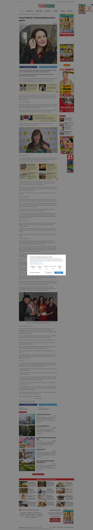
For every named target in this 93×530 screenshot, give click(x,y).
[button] (46, 263)
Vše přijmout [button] (58, 272)
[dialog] (46, 265)
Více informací (40, 262)
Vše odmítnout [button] (49, 272)
